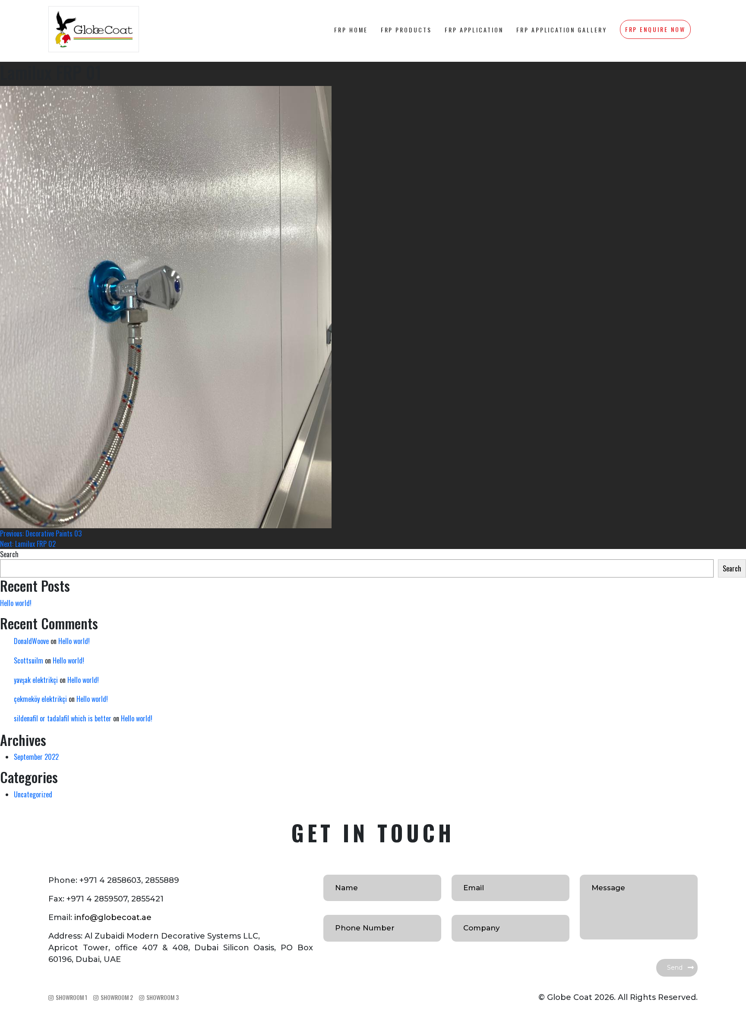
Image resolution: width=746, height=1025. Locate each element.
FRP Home (351, 29)
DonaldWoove (31, 641)
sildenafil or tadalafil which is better (62, 718)
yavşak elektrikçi (36, 680)
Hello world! (16, 603)
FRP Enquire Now (655, 29)
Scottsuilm (28, 660)
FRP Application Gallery (561, 29)
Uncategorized (33, 794)
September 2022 (36, 757)
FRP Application (474, 29)
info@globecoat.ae (113, 917)
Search (9, 554)
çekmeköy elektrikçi (40, 699)
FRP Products (406, 29)
